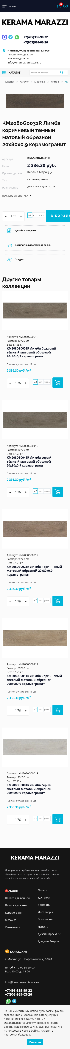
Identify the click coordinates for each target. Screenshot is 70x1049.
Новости (43, 926)
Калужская (18, 951)
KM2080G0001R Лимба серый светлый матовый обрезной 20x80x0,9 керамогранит (29, 789)
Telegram (11, 39)
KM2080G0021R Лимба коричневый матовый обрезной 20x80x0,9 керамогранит (34, 571)
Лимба (55, 81)
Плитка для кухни (16, 905)
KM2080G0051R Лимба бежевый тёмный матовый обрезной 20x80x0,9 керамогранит (31, 352)
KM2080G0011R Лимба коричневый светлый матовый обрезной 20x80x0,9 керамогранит (34, 680)
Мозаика (10, 920)
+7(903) (36, 42)
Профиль (65, 6)
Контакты (44, 905)
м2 (29, 215)
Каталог (24, 81)
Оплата (42, 890)
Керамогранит (14, 912)
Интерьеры (45, 912)
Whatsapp (17, 39)
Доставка (44, 897)
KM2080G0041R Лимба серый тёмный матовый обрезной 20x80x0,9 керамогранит (29, 461)
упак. (41, 215)
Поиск (61, 72)
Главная (9, 81)
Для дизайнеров (48, 941)
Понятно (35, 1042)
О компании (46, 919)
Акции (13, 890)
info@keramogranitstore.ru (24, 62)
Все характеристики (15, 195)
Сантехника (12, 927)
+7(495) (36, 37)
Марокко (40, 81)
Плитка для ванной (17, 898)
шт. (35, 215)
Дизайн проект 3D (49, 934)
